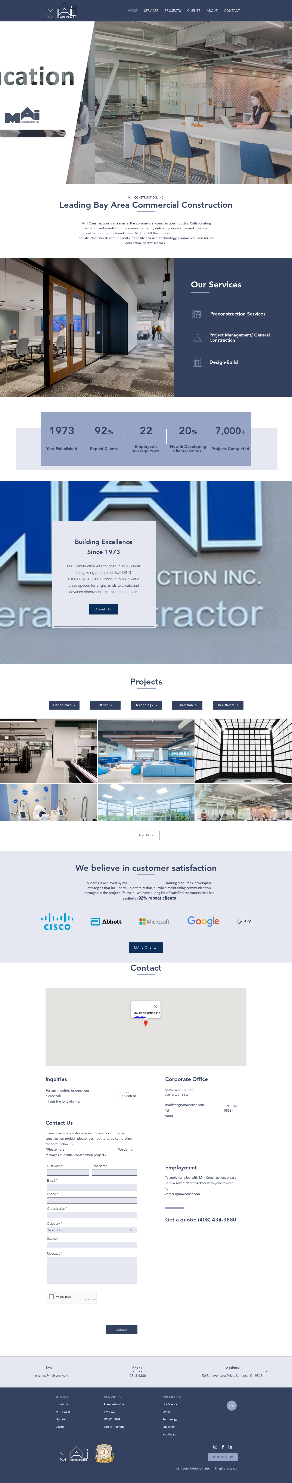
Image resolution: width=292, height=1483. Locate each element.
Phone (51, 1194)
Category (53, 1223)
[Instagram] (215, 1447)
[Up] (232, 1406)
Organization (56, 1208)
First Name (54, 1166)
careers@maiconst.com (182, 1194)
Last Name (99, 1166)
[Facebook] (223, 1447)
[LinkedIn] (230, 1447)
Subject (52, 1238)
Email (51, 1180)
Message (53, 1253)
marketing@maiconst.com (184, 1105)
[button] (173, 11)
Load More (146, 835)
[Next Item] (243, 921)
